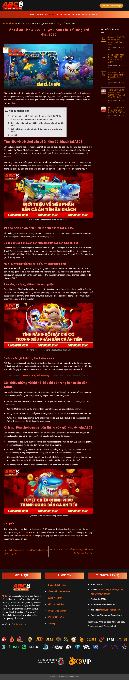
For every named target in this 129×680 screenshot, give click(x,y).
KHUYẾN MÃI (94, 15)
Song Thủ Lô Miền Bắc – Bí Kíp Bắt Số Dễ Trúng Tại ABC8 (116, 58)
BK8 (13, 624)
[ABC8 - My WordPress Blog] (14, 5)
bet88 (19, 624)
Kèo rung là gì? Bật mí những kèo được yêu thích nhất (116, 41)
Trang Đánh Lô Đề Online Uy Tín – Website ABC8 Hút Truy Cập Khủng (116, 93)
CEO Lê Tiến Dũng (55, 617)
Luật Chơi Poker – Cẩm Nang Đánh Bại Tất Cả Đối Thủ (116, 110)
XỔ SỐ (84, 15)
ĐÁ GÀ (59, 15)
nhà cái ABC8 (28, 536)
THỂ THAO (76, 15)
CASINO (67, 15)
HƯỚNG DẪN (41, 15)
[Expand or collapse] (63, 111)
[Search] (126, 5)
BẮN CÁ (52, 15)
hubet (24, 624)
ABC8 (32, 15)
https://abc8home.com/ (110, 610)
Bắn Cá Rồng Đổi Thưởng (36, 375)
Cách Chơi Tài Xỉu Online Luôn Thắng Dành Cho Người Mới (116, 76)
